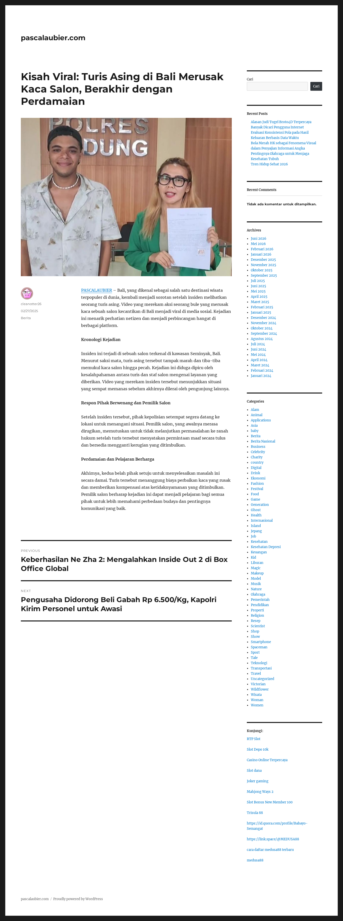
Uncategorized (262, 679)
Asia (254, 425)
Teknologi (259, 663)
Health (256, 515)
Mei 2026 (258, 244)
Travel (256, 673)
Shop (255, 631)
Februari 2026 (262, 249)
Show (255, 637)
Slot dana (254, 770)
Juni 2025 (258, 286)
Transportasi (261, 668)
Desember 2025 (263, 260)
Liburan (257, 563)
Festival (257, 489)
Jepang (256, 531)
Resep (255, 621)
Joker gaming (257, 781)
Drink (255, 473)
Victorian (258, 684)
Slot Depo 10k (257, 749)
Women (257, 705)
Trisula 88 (255, 813)
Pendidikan (260, 605)
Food (255, 494)
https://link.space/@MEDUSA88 (273, 839)
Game (255, 499)
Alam (255, 410)
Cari (250, 79)
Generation (260, 505)
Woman (257, 700)
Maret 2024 (260, 365)
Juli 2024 (258, 344)
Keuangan (259, 552)
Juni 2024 (258, 349)
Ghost (256, 510)
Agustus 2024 (262, 339)
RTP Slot (253, 739)
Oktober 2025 (261, 270)
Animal (256, 415)
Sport (255, 652)
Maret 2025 (260, 302)
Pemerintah (260, 600)
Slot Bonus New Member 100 (270, 802)
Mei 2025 (258, 291)
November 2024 (263, 323)
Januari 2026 (261, 254)
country (257, 462)
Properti (257, 610)
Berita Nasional (263, 441)
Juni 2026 (258, 238)
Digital (256, 468)
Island (256, 526)
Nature (256, 589)
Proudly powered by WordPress (78, 899)
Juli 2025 (258, 281)
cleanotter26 (31, 304)
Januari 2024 (261, 376)
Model (256, 578)
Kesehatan (259, 542)
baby (254, 431)
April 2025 (259, 297)
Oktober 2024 (261, 328)
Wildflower (260, 689)
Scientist (258, 626)
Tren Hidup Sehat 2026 (269, 164)
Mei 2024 (258, 355)
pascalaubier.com (53, 37)
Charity (256, 457)
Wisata (256, 695)
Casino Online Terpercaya (267, 760)
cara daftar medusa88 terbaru (270, 850)
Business (258, 447)
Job (253, 536)
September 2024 (264, 333)
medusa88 (255, 860)
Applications (261, 420)
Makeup (257, 573)
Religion (257, 615)
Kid (253, 557)
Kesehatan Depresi (266, 547)
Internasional (262, 520)
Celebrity (258, 452)
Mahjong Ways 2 (260, 792)
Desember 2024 (263, 318)
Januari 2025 (261, 312)
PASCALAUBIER (96, 290)
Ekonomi (258, 478)
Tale (254, 658)
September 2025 (264, 275)
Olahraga (258, 594)
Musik (256, 584)
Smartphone (261, 642)
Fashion (257, 483)
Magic (256, 568)
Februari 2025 (262, 307)
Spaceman (259, 647)
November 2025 (263, 265)
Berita (26, 318)
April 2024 (259, 360)
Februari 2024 (262, 370)
